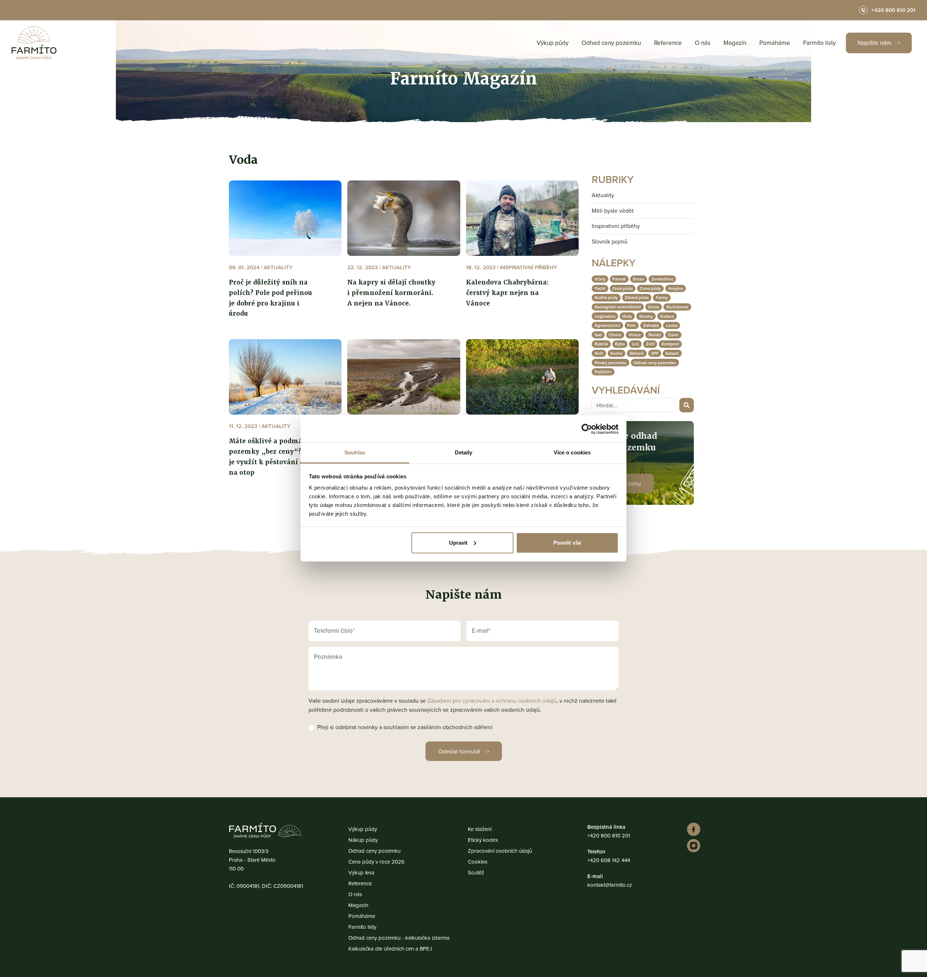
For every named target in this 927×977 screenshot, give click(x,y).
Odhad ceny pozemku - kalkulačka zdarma (398, 937)
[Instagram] (692, 845)
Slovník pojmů (610, 241)
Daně (673, 335)
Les (635, 344)
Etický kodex (483, 840)
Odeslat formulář (459, 751)
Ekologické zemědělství (618, 307)
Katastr (672, 353)
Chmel (615, 335)
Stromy (646, 316)
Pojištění (603, 372)
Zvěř (650, 344)
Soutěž (476, 872)
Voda (627, 316)
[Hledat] (686, 405)
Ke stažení (479, 829)
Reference (668, 42)
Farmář (619, 279)
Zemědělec (662, 279)
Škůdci (654, 335)
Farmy (662, 297)
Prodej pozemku (610, 362)
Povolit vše (567, 543)
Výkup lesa (361, 872)
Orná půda (622, 288)
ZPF (655, 353)
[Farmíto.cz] (34, 43)
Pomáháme (774, 42)
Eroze (638, 279)
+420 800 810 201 (608, 835)
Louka (672, 325)
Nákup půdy (363, 840)
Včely (600, 279)
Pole (631, 325)
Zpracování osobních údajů (500, 851)
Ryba (620, 344)
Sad (598, 335)
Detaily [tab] (464, 452)
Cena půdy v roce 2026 (376, 861)
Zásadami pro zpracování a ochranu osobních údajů (492, 700)
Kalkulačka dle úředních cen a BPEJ (390, 948)
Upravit (458, 543)
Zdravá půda (637, 297)
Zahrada (651, 325)
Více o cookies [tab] (572, 452)
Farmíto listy (819, 42)
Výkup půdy (553, 42)
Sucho (616, 353)
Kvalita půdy (606, 297)
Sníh (599, 353)
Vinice (635, 335)
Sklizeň (637, 353)
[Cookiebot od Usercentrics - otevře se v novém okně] (586, 429)
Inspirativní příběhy (616, 226)
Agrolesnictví (607, 325)
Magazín (734, 42)
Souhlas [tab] (354, 452)
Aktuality (603, 195)
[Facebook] (692, 829)
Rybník (601, 344)
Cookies (477, 861)
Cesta (653, 307)
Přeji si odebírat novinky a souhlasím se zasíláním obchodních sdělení (404, 727)
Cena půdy (650, 288)
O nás (702, 42)
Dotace (667, 316)
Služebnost (677, 307)
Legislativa (605, 316)
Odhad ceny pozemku (611, 42)
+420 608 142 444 (608, 860)
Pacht (600, 288)
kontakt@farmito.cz (609, 885)
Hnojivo (675, 288)
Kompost (670, 344)
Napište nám (875, 42)
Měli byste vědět (613, 211)
